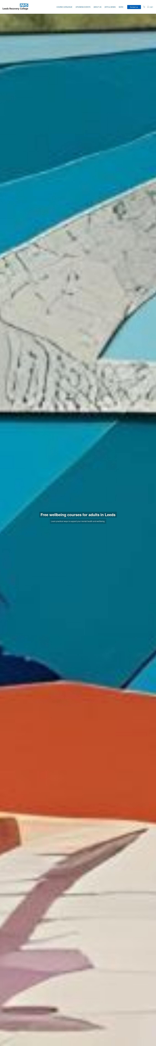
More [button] (121, 7)
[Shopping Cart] (144, 7)
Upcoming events (83, 7)
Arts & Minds (110, 7)
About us (97, 7)
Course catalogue (64, 7)
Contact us (134, 7)
